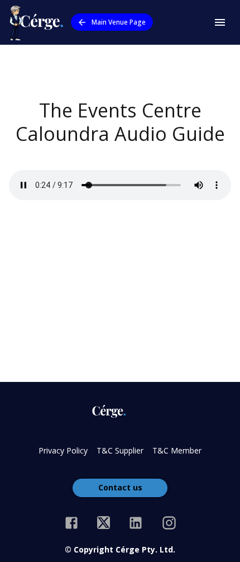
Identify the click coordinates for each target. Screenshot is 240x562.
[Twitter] (103, 523)
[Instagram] (169, 523)
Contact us (120, 487)
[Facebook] (71, 523)
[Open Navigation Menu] (220, 22)
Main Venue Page (119, 22)
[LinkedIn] (135, 523)
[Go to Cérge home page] (39, 22)
